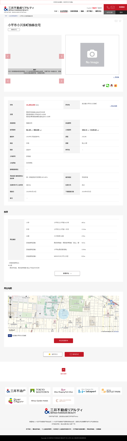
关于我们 (28, 429)
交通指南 (98, 429)
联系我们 (122, 7)
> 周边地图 (113, 106)
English (89, 8)
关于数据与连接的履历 (79, 429)
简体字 (94, 8)
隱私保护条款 (36, 429)
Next (61, 56)
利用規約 (116, 331)
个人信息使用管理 (46, 429)
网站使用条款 (90, 429)
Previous (7, 56)
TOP (55, 11)
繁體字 (100, 8)
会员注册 (110, 12)
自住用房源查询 (13, 16)
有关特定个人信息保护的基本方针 (62, 429)
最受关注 (54, 354)
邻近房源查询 (63, 340)
